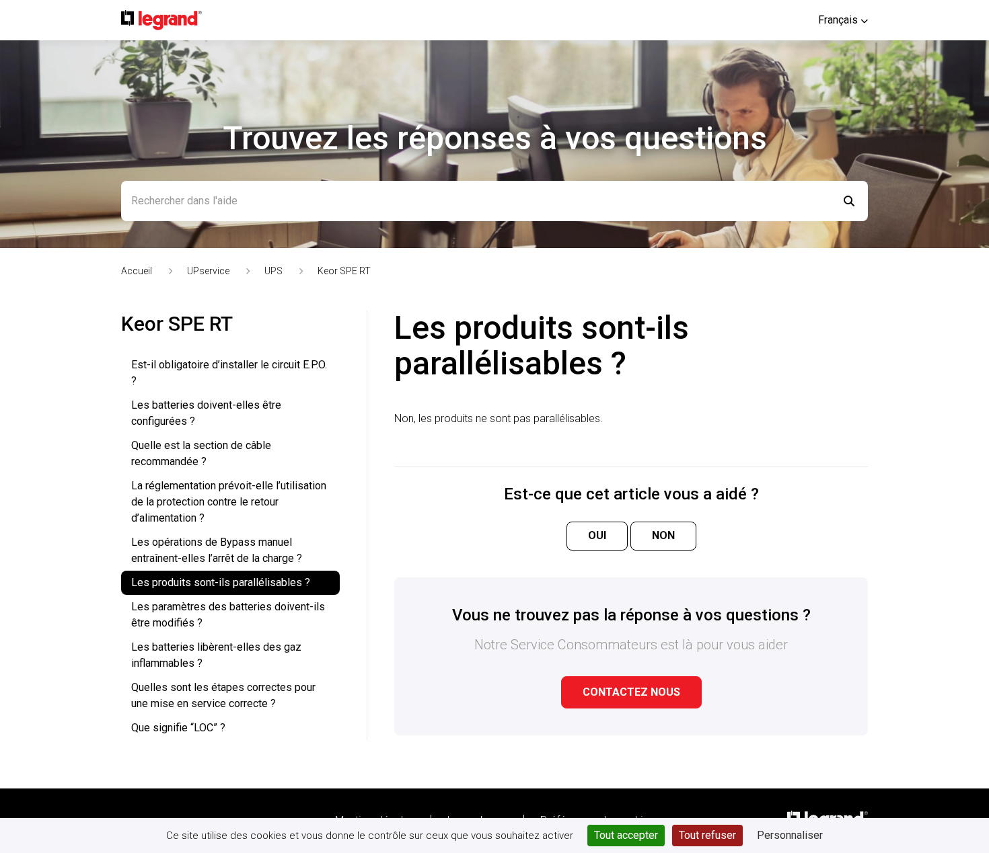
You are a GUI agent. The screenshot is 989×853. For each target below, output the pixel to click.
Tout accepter (626, 835)
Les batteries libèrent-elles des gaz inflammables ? (216, 655)
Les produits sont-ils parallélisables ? (220, 582)
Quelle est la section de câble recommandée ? (201, 453)
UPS (273, 271)
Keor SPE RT (344, 271)
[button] (843, 19)
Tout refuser (707, 835)
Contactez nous (631, 692)
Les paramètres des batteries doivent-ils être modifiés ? (228, 614)
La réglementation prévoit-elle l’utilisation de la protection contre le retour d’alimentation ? (228, 501)
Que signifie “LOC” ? (178, 727)
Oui (597, 535)
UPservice (208, 271)
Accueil (136, 271)
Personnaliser (790, 835)
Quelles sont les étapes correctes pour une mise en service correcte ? (223, 695)
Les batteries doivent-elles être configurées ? (206, 413)
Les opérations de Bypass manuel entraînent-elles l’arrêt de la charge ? (216, 550)
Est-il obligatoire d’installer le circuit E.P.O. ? (229, 372)
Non (663, 535)
